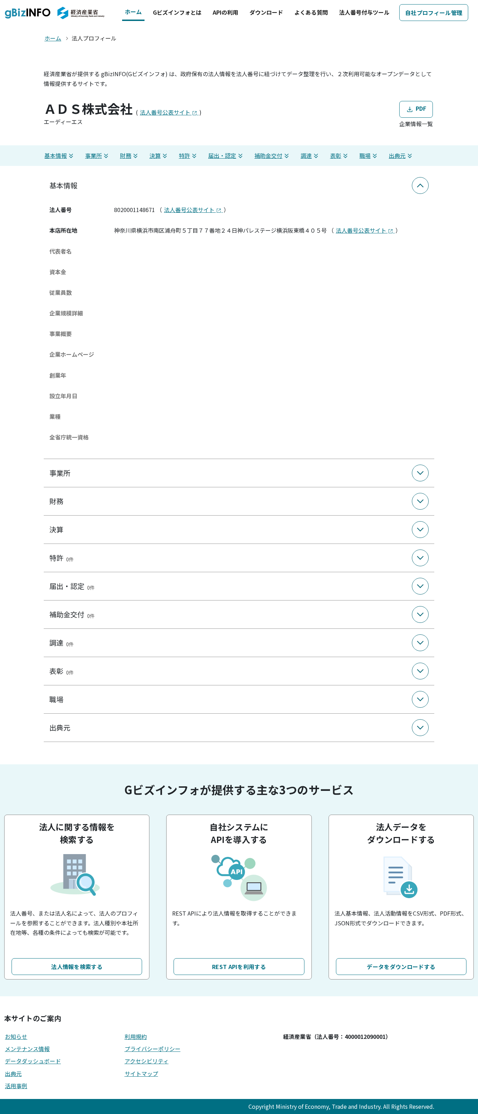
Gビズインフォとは (177, 12)
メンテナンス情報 (27, 1048)
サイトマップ (141, 1073)
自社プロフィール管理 (433, 12)
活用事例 (16, 1086)
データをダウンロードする (401, 966)
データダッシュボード (33, 1061)
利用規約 (136, 1036)
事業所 (93, 155)
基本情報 (55, 155)
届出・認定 (222, 155)
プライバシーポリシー (153, 1048)
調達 (306, 155)
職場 (365, 155)
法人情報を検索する (77, 966)
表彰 (335, 155)
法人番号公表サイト (166, 112)
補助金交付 (268, 155)
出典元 (397, 155)
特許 (184, 155)
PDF (420, 108)
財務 (125, 155)
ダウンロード (266, 12)
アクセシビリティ (147, 1061)
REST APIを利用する (239, 966)
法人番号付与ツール (364, 12)
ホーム (133, 11)
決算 (155, 155)
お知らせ (16, 1036)
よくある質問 (311, 12)
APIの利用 (225, 12)
